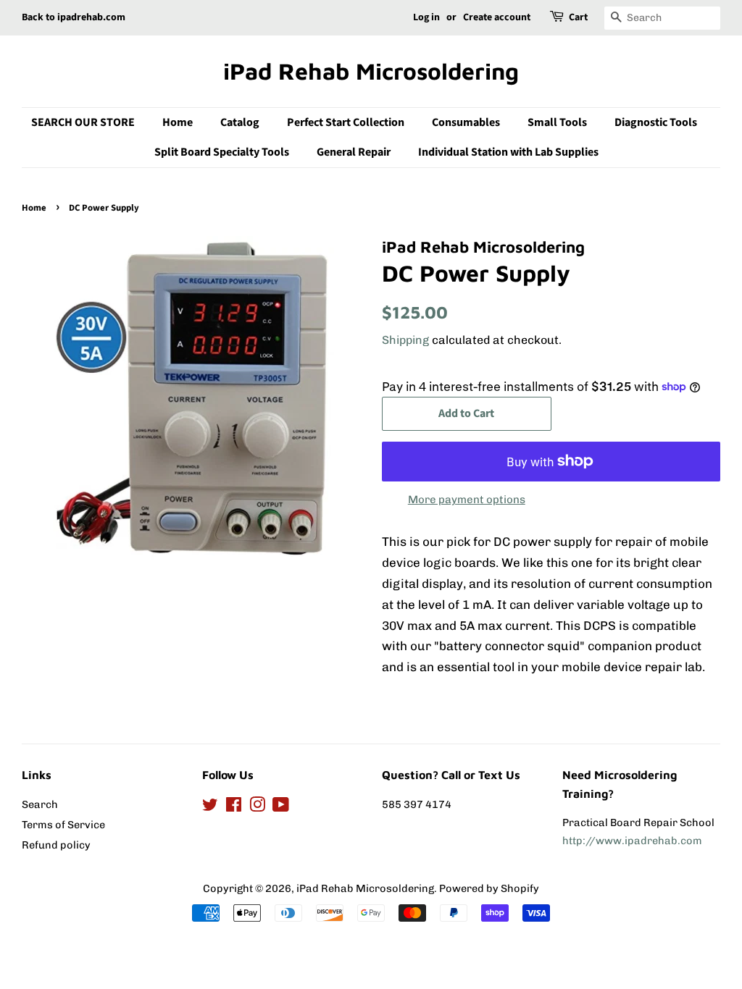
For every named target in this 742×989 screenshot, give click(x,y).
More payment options (466, 499)
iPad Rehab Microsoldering (371, 71)
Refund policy (56, 844)
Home (177, 122)
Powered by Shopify (489, 888)
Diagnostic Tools (655, 122)
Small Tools (557, 122)
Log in (426, 17)
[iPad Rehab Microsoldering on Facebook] (233, 807)
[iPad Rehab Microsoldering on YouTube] (280, 807)
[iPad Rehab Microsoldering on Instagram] (257, 807)
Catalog (239, 122)
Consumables (466, 122)
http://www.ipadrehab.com (632, 840)
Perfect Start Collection (345, 122)
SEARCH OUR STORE (83, 122)
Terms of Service (63, 824)
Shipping (405, 340)
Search (40, 804)
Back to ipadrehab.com (73, 17)
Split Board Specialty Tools (221, 152)
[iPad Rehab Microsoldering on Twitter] (210, 807)
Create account (496, 17)
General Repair (354, 152)
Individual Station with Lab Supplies (508, 152)
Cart (578, 17)
